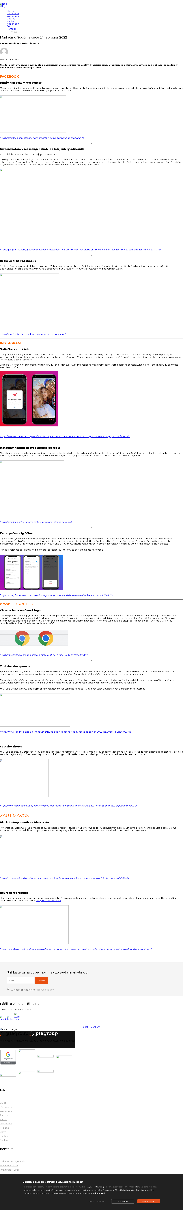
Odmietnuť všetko (96, 1201)
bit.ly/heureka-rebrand (48, 900)
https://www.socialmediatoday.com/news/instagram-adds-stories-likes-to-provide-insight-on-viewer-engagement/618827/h (65, 436)
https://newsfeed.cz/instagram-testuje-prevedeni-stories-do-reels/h (36, 522)
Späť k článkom (91, 1027)
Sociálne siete (28, 37)
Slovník (4, 1132)
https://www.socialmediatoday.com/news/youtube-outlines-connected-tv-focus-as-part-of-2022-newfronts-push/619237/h (65, 732)
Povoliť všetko (148, 1201)
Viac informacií (98, 1193)
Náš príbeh (13, 24)
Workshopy (13, 16)
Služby (10, 11)
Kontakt (11, 29)
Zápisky (11, 18)
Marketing (8, 37)
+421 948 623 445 (9, 1165)
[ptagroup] (3, 4)
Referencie (13, 13)
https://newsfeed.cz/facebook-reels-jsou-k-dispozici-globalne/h (33, 334)
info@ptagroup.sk (9, 1170)
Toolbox (11, 26)
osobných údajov (44, 990)
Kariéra (10, 21)
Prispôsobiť (123, 1201)
